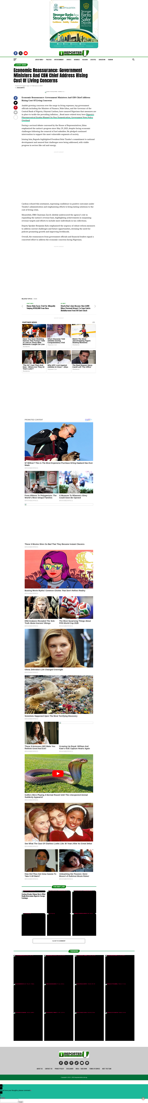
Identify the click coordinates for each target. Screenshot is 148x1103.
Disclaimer (69, 1069)
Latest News (39, 59)
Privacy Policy (59, 1069)
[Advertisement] (59, 175)
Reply (3, 1098)
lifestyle (93, 59)
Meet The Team (106, 1069)
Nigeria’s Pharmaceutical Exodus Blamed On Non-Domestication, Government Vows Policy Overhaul (58, 117)
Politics (48, 59)
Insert (20, 1102)
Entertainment (59, 59)
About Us (40, 1069)
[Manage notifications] (143, 1098)
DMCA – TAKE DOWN (81, 1069)
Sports (69, 59)
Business (77, 59)
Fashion (110, 59)
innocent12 (20, 87)
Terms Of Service (94, 1069)
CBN (35, 299)
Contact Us (48, 1069)
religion (85, 59)
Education (102, 59)
